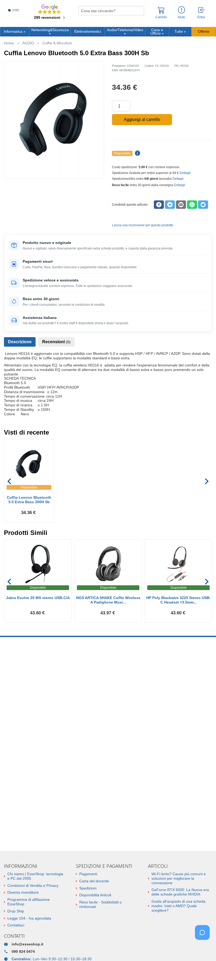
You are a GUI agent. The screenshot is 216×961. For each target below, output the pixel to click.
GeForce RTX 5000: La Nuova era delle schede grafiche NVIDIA (180, 892)
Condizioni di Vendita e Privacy (32, 885)
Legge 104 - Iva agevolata (29, 918)
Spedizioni (87, 888)
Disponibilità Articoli (95, 895)
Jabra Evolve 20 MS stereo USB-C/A (38, 598)
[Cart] (161, 12)
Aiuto (181, 17)
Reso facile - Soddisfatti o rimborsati (100, 904)
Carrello (161, 17)
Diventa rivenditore (23, 892)
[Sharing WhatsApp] (192, 204)
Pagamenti (88, 874)
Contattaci (15, 925)
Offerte (203, 32)
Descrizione (20, 342)
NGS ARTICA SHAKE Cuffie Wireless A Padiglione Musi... (108, 600)
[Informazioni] (181, 10)
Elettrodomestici (87, 32)
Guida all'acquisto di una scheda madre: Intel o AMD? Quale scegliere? (178, 905)
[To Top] (204, 948)
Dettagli (185, 173)
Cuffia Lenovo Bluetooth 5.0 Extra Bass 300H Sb (29, 499)
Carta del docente (94, 881)
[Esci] (202, 10)
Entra (201, 17)
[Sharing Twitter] (170, 204)
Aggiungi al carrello (142, 119)
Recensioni (56, 342)
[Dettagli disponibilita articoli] (136, 153)
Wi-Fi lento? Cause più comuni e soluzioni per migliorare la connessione (178, 878)
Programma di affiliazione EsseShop (28, 901)
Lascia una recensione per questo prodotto (142, 225)
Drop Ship (15, 911)
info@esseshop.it (27, 944)
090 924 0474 (23, 951)
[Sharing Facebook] (159, 204)
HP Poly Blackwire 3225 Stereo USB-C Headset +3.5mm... (178, 600)
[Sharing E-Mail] (181, 204)
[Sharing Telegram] (203, 204)
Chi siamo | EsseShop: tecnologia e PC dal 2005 (35, 876)
